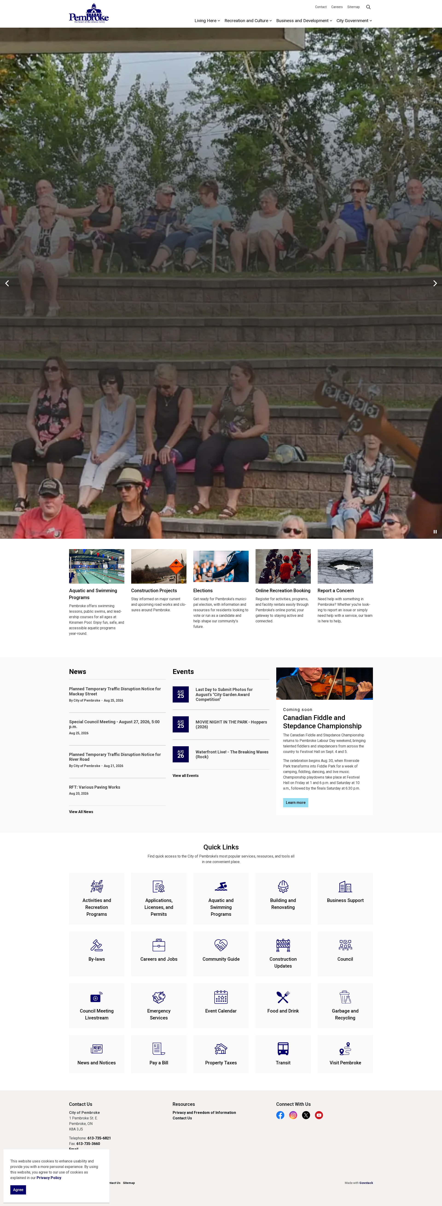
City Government (352, 20)
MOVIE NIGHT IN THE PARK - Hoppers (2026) (231, 970)
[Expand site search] (368, 7)
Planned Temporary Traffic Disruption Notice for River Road (115, 1002)
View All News (81, 1057)
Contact (321, 7)
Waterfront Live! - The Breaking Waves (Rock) (232, 999)
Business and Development (302, 20)
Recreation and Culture (246, 20)
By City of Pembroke (84, 945)
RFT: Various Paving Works (94, 1032)
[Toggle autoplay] (435, 777)
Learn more (221, 757)
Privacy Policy (49, 1178)
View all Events (186, 1021)
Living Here (205, 20)
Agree (18, 1190)
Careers (337, 7)
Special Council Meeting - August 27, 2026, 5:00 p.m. (114, 969)
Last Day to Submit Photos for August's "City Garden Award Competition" (224, 939)
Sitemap (353, 7)
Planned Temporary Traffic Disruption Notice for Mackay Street (115, 936)
